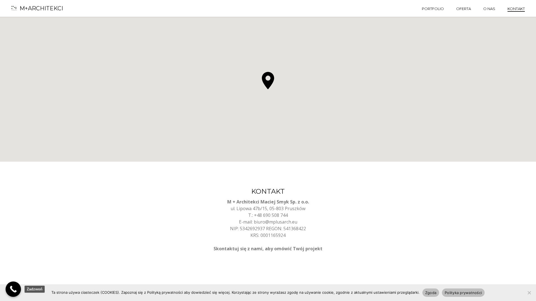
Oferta (463, 8)
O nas (489, 8)
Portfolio (433, 8)
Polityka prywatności (463, 292)
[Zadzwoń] (13, 289)
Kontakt (516, 8)
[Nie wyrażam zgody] (529, 292)
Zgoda (430, 292)
